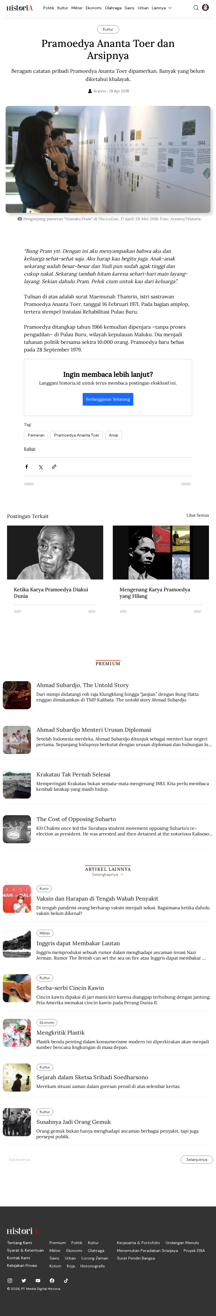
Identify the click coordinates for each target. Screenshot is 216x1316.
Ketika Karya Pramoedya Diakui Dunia (51, 592)
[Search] (196, 8)
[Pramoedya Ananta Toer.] (55, 552)
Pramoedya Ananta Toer (76, 435)
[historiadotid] (10, 1280)
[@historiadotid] (38, 1280)
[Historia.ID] (20, 8)
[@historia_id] (24, 1280)
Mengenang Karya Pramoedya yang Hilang (155, 592)
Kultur (29, 448)
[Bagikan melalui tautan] (54, 466)
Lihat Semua (197, 515)
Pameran (36, 435)
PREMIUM (108, 663)
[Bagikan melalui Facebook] (26, 466)
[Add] (108, 159)
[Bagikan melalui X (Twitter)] (40, 466)
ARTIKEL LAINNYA (108, 869)
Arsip (113, 435)
